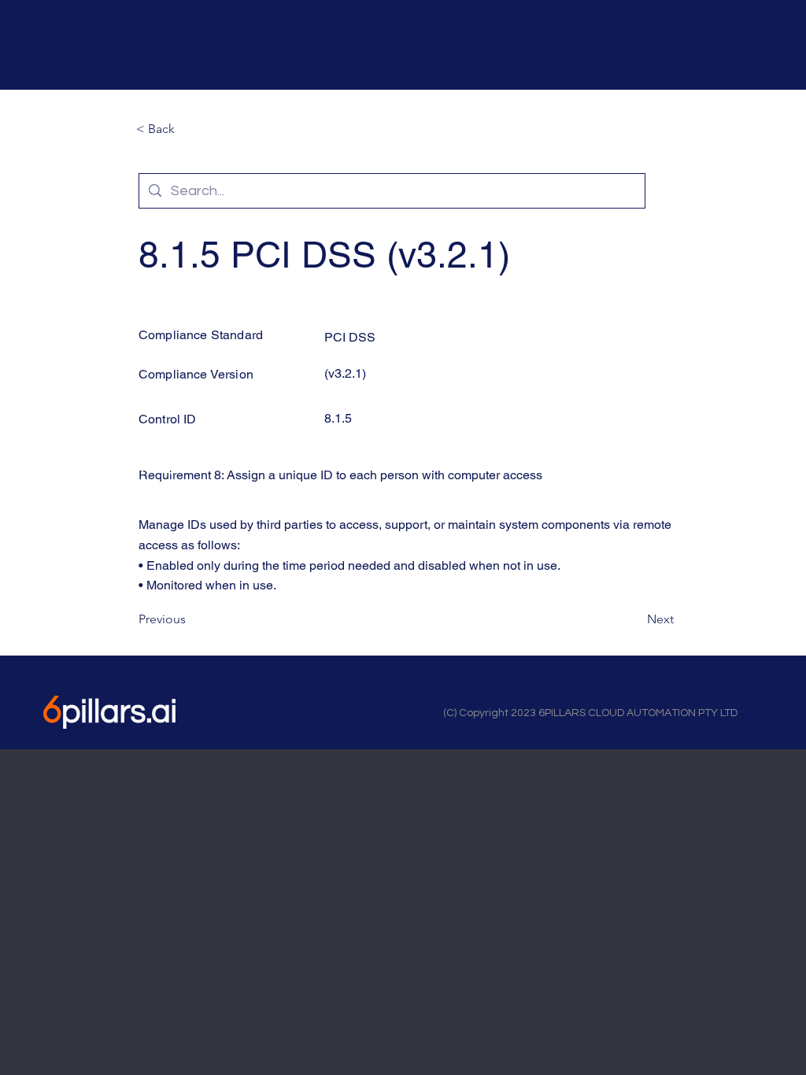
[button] (188, 129)
